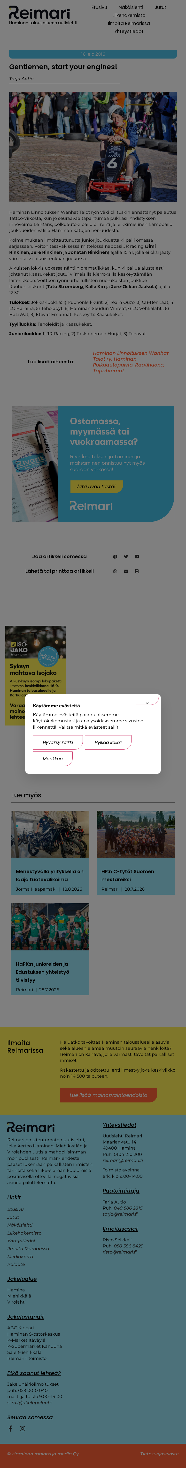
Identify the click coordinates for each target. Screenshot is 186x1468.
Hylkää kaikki (108, 742)
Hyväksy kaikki (58, 742)
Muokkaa (53, 759)
